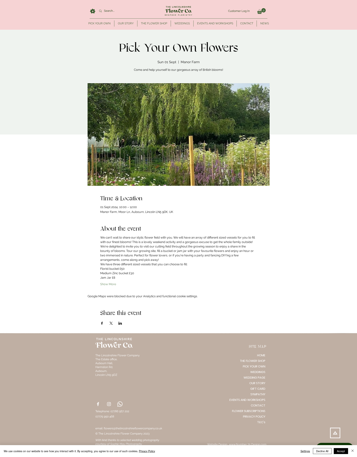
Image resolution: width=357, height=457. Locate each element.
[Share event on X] (111, 323)
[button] (261, 11)
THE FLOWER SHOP (252, 361)
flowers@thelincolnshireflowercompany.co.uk (133, 428)
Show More (108, 284)
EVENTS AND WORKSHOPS (252, 400)
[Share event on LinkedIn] (120, 323)
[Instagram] (109, 404)
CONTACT (258, 405)
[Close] (352, 451)
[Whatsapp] (120, 404)
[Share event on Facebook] (102, 323)
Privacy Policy (147, 451)
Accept (341, 451)
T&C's (261, 422)
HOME (261, 355)
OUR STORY (257, 383)
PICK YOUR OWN (254, 366)
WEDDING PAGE (254, 377)
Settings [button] (305, 451)
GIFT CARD (257, 389)
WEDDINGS (257, 372)
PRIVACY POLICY (254, 416)
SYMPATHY (257, 394)
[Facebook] (98, 404)
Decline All (322, 451)
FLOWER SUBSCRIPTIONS (252, 411)
